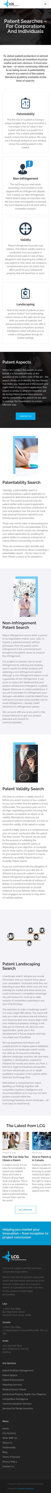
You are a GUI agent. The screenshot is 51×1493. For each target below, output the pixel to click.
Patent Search (9, 1375)
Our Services (9, 1433)
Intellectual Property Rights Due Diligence (24, 1394)
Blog (4, 1452)
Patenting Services (12, 1384)
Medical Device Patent (14, 1389)
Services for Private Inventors (17, 1408)
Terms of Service (11, 1457)
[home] (10, 4)
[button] (45, 4)
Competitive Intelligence (15, 1399)
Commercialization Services (17, 1403)
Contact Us (25, 416)
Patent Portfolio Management (17, 1370)
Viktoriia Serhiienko (25, 1488)
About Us (7, 1442)
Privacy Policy (9, 1461)
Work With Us (9, 1438)
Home (5, 1428)
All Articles (25, 1210)
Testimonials (9, 1447)
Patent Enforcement (13, 1380)
